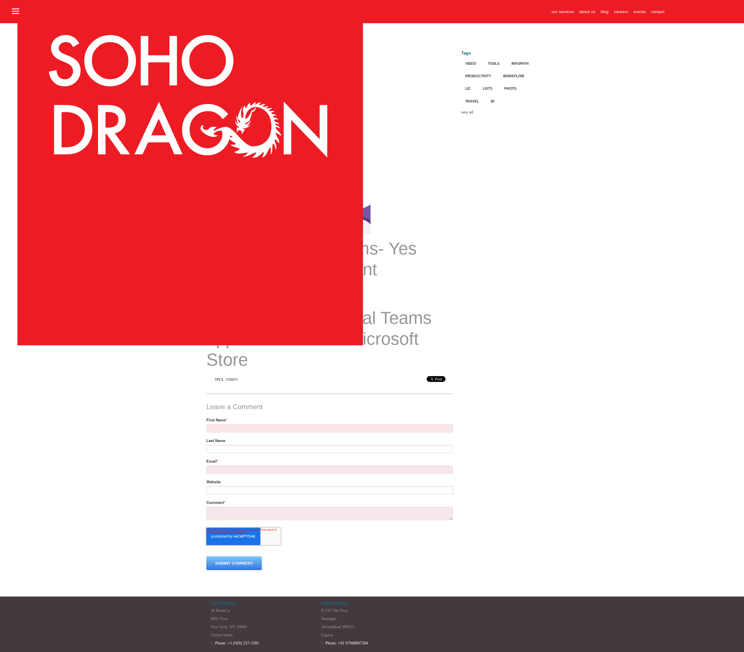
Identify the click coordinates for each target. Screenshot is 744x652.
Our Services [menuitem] (563, 11)
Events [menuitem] (640, 11)
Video (231, 380)
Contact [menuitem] (657, 11)
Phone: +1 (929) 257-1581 (237, 643)
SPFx (219, 380)
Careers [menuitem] (621, 11)
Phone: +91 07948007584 (347, 643)
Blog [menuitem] (605, 11)
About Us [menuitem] (587, 11)
